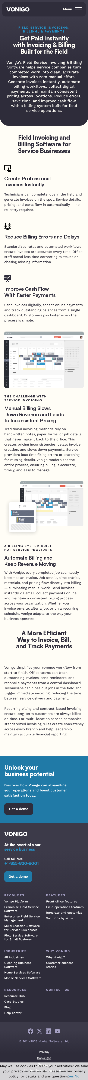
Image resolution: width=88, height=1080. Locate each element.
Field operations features (65, 907)
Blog (7, 1007)
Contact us (58, 989)
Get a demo (18, 809)
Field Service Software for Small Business (21, 937)
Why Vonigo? (55, 957)
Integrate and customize (64, 912)
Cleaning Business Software (17, 964)
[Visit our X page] (39, 1031)
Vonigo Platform (16, 901)
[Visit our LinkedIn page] (48, 1031)
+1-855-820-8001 (21, 863)
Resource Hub (14, 996)
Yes (71, 1076)
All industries (14, 957)
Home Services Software (22, 972)
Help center (13, 1013)
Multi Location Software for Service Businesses (22, 927)
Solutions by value (59, 918)
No (77, 1076)
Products (14, 895)
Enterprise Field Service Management (22, 918)
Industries (15, 951)
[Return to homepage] (19, 9)
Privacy (44, 1051)
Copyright (44, 1058)
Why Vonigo (58, 951)
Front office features (61, 901)
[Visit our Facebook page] (30, 1031)
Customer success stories (59, 964)
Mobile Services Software (22, 978)
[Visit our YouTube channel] (57, 1031)
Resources (15, 989)
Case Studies (13, 1001)
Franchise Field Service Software (21, 909)
